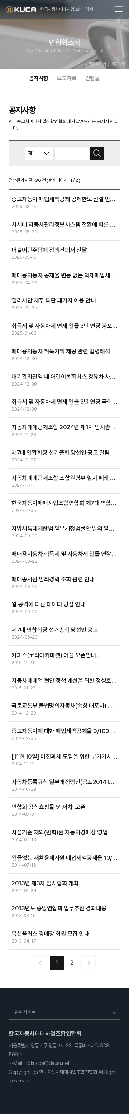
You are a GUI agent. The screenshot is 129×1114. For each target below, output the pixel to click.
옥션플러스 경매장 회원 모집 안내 (50, 933)
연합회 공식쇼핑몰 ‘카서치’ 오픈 (48, 806)
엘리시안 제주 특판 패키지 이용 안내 (53, 300)
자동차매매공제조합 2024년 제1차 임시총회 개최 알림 (65, 427)
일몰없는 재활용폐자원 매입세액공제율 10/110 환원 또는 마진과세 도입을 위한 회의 (65, 857)
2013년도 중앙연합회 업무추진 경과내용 (58, 908)
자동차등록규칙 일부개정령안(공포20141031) (65, 781)
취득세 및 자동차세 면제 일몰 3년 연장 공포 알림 (65, 325)
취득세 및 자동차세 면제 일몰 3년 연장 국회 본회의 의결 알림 (65, 401)
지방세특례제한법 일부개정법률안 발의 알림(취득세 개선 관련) (65, 528)
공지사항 (38, 78)
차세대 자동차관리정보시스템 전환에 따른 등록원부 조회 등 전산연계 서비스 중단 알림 (65, 224)
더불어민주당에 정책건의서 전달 (49, 249)
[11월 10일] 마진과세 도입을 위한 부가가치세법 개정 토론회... (65, 756)
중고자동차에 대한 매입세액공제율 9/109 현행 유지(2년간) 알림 (65, 731)
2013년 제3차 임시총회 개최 (45, 883)
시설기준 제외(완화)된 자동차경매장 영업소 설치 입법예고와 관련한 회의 (65, 832)
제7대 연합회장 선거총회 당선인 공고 (54, 629)
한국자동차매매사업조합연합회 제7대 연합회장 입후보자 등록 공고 (65, 503)
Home (80, 64)
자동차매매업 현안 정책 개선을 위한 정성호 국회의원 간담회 (65, 680)
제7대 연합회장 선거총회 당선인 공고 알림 (60, 452)
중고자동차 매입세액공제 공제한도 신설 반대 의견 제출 (65, 199)
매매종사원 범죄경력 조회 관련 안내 (53, 579)
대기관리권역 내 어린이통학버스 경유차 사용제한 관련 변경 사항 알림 (65, 376)
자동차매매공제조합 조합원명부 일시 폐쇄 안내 (65, 477)
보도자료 (66, 78)
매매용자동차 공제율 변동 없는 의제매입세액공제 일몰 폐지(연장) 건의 (65, 275)
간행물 (92, 78)
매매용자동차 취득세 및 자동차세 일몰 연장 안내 (65, 553)
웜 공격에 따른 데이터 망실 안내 (48, 604)
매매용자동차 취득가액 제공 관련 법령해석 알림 (65, 351)
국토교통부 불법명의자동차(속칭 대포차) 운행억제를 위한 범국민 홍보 (65, 705)
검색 (97, 153)
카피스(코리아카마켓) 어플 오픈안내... (55, 655)
